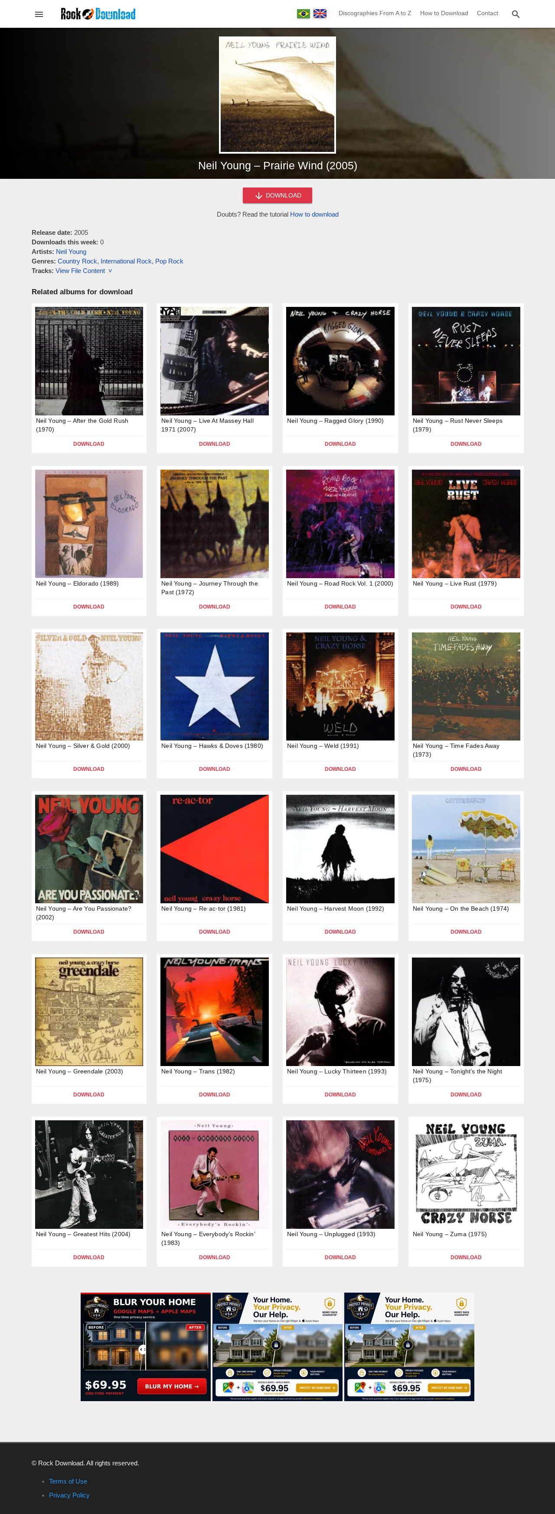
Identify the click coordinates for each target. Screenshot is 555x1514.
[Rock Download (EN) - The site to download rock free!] (98, 13)
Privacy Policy (69, 1495)
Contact (487, 13)
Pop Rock (169, 261)
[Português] (303, 13)
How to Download (444, 13)
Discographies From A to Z (375, 13)
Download (88, 444)
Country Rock (77, 261)
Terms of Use (68, 1481)
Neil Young (71, 251)
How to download (314, 214)
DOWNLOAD (282, 195)
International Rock (126, 261)
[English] (319, 13)
